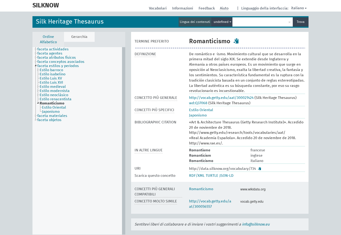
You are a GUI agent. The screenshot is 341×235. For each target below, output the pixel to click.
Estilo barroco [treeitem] (51, 70)
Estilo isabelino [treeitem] (52, 74)
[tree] (78, 141)
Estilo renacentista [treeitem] (55, 99)
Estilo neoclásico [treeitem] (54, 95)
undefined (221, 22)
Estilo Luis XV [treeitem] (51, 78)
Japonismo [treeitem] (51, 111)
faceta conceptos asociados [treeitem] (60, 62)
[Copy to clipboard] (236, 41)
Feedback (207, 8)
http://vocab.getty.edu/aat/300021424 (221, 98)
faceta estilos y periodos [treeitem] (58, 66)
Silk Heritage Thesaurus (70, 22)
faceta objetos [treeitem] (49, 120)
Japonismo (198, 115)
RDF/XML (197, 175)
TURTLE (212, 175)
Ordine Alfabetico (48, 39)
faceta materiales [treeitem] (52, 116)
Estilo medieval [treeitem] (53, 87)
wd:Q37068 (198, 103)
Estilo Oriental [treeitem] (54, 107)
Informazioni (183, 8)
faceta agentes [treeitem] (49, 53)
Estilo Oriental (201, 110)
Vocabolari (158, 8)
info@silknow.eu (256, 224)
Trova (301, 22)
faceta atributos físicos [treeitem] (56, 57)
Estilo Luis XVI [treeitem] (51, 82)
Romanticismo (201, 189)
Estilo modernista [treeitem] (55, 91)
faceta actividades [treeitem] (53, 49)
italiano (297, 8)
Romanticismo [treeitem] (52, 103)
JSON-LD (226, 175)
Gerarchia (79, 37)
